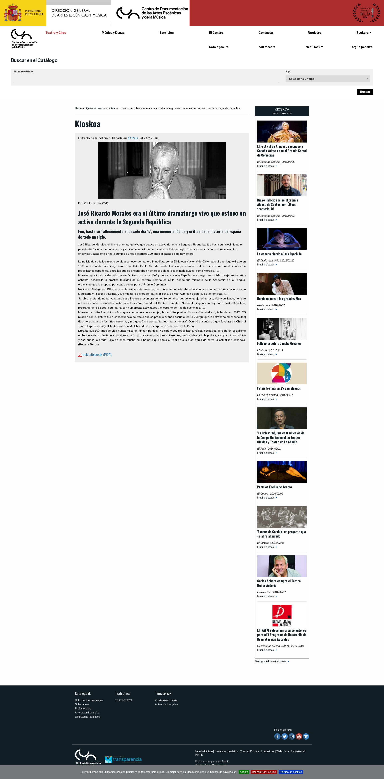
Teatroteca (122, 693)
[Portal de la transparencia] (123, 759)
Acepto (244, 771)
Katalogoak (83, 693)
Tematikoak (163, 693)
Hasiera (79, 108)
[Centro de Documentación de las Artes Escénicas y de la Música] (24, 38)
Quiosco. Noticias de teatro (102, 108)
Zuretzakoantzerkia (166, 700)
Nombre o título (23, 71)
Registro (314, 32)
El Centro (216, 32)
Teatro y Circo (56, 32)
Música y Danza (113, 32)
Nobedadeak (82, 704)
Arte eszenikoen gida (87, 712)
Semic (225, 761)
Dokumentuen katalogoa (89, 700)
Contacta (265, 32)
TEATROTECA (123, 700)
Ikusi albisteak (265, 166)
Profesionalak (83, 708)
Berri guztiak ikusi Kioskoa (270, 661)
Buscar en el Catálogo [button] (34, 60)
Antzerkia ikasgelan (166, 704)
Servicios (167, 32)
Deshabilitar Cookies (264, 771)
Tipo (288, 71)
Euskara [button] (362, 32)
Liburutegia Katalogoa (87, 716)
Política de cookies (291, 771)
